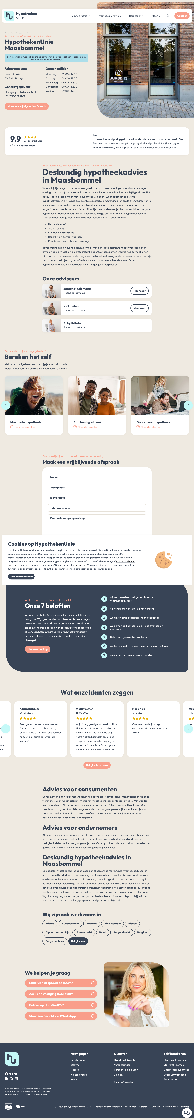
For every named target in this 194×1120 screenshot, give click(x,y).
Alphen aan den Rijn (57, 932)
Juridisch (155, 1106)
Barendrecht (84, 932)
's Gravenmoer (70, 923)
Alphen (132, 923)
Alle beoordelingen (24, 145)
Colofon (143, 1106)
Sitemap (185, 1106)
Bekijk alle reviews (97, 765)
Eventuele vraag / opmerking (67, 518)
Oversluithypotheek (175, 1074)
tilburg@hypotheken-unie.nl (20, 92)
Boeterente (170, 1079)
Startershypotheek (174, 1064)
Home (7, 33)
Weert (74, 1079)
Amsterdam (78, 1059)
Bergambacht (121, 932)
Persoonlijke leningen (126, 1069)
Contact (182, 15)
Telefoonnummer (60, 508)
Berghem (142, 932)
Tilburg (50, 923)
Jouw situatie (79, 15)
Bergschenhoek (55, 941)
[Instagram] (11, 1079)
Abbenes (91, 923)
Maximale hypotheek (175, 1059)
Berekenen (135, 15)
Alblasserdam (112, 923)
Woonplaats (57, 487)
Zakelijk (118, 1074)
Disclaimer (130, 1106)
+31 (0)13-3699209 (15, 96)
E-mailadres (57, 497)
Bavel (102, 932)
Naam (54, 477)
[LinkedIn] (16, 1079)
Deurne (75, 1064)
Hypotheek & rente (108, 15)
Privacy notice (170, 1106)
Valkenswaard (79, 1074)
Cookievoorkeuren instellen (108, 1106)
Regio (13, 33)
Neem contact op (38, 649)
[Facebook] (6, 1079)
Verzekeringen (122, 1064)
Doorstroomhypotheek (176, 1069)
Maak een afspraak (123, 896)
